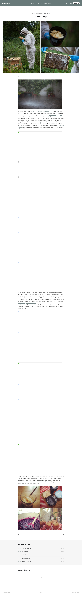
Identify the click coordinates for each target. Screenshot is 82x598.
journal (37, 3)
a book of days (46, 13)
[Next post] (63, 534)
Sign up (41, 592)
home (32, 3)
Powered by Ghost (75, 592)
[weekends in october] (41, 561)
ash (37, 476)
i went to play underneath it (41, 122)
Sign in (70, 3)
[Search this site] (66, 3)
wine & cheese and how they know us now (43, 111)
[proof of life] (41, 555)
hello (49, 3)
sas (34, 476)
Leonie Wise (6, 3)
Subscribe (76, 3)
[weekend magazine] (41, 548)
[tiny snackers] (41, 551)
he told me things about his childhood (27, 303)
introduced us (52, 115)
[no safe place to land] (41, 558)
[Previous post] (19, 534)
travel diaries (44, 3)
